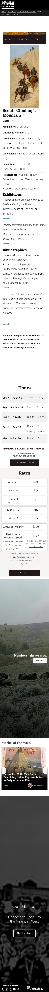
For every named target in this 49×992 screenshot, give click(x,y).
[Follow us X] (18, 989)
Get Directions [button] (24, 462)
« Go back (8, 39)
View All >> (7, 218)
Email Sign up (10, 985)
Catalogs (12, 12)
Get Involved (24, 933)
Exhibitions (23, 39)
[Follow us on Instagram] (10, 989)
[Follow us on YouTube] (14, 989)
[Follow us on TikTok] (6, 989)
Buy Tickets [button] (24, 573)
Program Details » (36, 547)
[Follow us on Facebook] (3, 989)
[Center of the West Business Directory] (35, 987)
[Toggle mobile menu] (43, 5)
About (37, 39)
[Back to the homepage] (8, 5)
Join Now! (40, 660)
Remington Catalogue (26, 12)
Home (4, 12)
